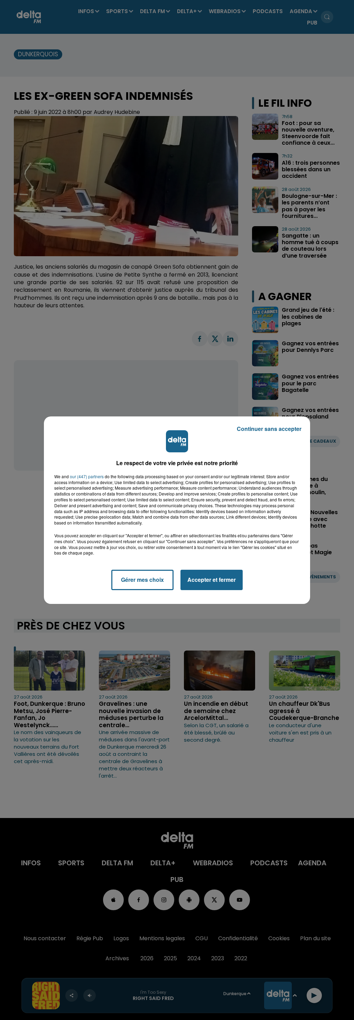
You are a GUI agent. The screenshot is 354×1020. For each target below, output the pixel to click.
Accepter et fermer (211, 580)
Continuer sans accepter (269, 429)
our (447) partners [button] (87, 476)
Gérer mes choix (142, 580)
